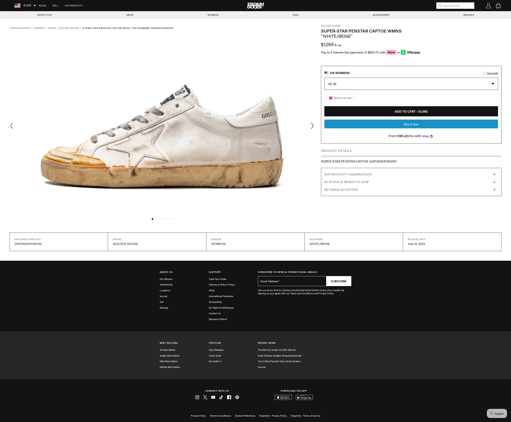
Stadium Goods (20, 28)
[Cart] (498, 5)
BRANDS (468, 15)
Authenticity (74, 5)
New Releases (216, 350)
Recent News (267, 343)
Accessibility (215, 302)
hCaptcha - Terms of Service (305, 415)
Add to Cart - (411, 111)
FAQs (212, 290)
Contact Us (215, 313)
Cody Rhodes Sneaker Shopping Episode (279, 355)
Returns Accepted (341, 189)
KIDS (296, 15)
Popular (215, 343)
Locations (165, 290)
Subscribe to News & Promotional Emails (287, 272)
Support (215, 272)
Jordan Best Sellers (170, 355)
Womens (39, 28)
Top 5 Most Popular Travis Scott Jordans (279, 361)
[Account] (488, 5)
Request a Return (218, 319)
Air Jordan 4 (215, 361)
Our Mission (166, 279)
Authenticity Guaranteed (348, 174)
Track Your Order (217, 279)
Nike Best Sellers (168, 361)
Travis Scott (215, 355)
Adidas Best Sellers (170, 367)
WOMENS (213, 15)
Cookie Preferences (245, 415)
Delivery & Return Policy (222, 284)
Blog (42, 5)
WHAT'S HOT (44, 15)
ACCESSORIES (381, 15)
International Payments (221, 296)
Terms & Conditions (220, 415)
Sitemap (164, 307)
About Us (166, 272)
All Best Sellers (167, 350)
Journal (163, 296)
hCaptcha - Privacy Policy (273, 415)
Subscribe (339, 281)
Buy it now (411, 124)
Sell (55, 5)
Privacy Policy (198, 415)
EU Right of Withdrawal (221, 307)
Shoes (52, 28)
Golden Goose (69, 28)
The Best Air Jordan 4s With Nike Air (277, 350)
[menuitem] (42, 5)
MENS (130, 15)
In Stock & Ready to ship (346, 181)
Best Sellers (169, 343)
